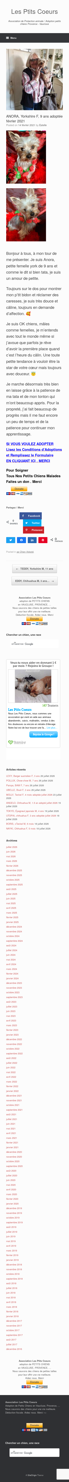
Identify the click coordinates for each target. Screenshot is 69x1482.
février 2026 (12, 865)
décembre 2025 (14, 870)
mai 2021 (11, 1128)
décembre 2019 (14, 1208)
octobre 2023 (12, 992)
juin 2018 (10, 1292)
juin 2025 (10, 898)
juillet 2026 (11, 847)
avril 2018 (11, 1302)
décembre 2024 (14, 926)
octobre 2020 (12, 1161)
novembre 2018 (14, 1269)
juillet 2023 (11, 1006)
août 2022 (11, 1058)
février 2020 (12, 1198)
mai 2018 (11, 1297)
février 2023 (12, 1030)
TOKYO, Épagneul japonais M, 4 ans (25, 811)
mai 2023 (11, 1016)
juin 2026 (10, 851)
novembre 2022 (14, 1044)
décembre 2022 (14, 1039)
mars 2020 (11, 1194)
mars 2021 (11, 1138)
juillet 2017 (11, 1344)
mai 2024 (11, 959)
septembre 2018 (14, 1278)
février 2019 (12, 1255)
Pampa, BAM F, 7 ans (17, 785)
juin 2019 (10, 1236)
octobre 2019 (12, 1217)
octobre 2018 (12, 1274)
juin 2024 (10, 954)
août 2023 (11, 1001)
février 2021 (12, 1142)
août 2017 (11, 1339)
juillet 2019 (11, 1231)
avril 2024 (11, 964)
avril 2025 (11, 907)
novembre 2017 (14, 1325)
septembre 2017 (14, 1335)
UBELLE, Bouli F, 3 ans (18, 790)
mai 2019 (11, 1241)
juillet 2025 (11, 894)
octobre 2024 (12, 936)
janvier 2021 (12, 1147)
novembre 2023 (14, 987)
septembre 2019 (14, 1222)
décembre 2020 (14, 1152)
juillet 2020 (11, 1175)
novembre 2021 (14, 1100)
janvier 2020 (12, 1203)
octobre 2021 (12, 1105)
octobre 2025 (12, 879)
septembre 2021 (14, 1109)
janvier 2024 (12, 978)
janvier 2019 (12, 1260)
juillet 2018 (11, 1288)
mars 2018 (11, 1306)
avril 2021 (11, 1133)
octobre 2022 (12, 1048)
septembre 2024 (14, 940)
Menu (13, 37)
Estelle (43, 125)
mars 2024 (11, 969)
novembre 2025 (14, 875)
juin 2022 (10, 1067)
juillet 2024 (11, 950)
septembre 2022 (14, 1053)
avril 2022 (11, 1076)
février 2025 (12, 917)
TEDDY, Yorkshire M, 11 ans (34, 568)
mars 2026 (11, 861)
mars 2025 (11, 912)
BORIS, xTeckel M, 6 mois (20, 823)
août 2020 (11, 1170)
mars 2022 (11, 1081)
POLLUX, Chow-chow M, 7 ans (22, 780)
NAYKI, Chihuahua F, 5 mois (21, 828)
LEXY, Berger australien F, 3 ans (23, 776)
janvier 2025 (12, 922)
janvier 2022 (12, 1091)
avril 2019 (11, 1245)
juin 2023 (10, 1011)
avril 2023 (11, 1020)
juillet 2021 (11, 1119)
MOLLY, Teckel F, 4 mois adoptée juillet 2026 (29, 794)
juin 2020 (10, 1180)
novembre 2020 (14, 1156)
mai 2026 (11, 856)
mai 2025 (11, 903)
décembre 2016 (14, 1349)
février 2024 (12, 973)
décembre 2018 (14, 1264)
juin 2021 (10, 1123)
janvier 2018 (12, 1316)
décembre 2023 (14, 983)
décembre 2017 (14, 1320)
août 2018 (11, 1283)
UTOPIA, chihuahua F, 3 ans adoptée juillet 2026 (31, 815)
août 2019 (11, 1227)
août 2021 (11, 1114)
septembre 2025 (14, 884)
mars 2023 (11, 1025)
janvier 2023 (12, 1034)
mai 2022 (11, 1072)
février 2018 (12, 1311)
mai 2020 (11, 1184)
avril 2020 (11, 1189)
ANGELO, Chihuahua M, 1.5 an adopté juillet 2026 (32, 802)
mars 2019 (11, 1250)
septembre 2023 (14, 997)
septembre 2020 (14, 1166)
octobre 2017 (12, 1330)
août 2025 (11, 889)
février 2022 (12, 1086)
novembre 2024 (14, 931)
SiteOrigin (32, 1475)
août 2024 (11, 945)
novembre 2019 (14, 1213)
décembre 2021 (14, 1095)
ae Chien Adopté (25, 551)
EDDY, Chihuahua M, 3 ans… (34, 581)
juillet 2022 (11, 1062)
